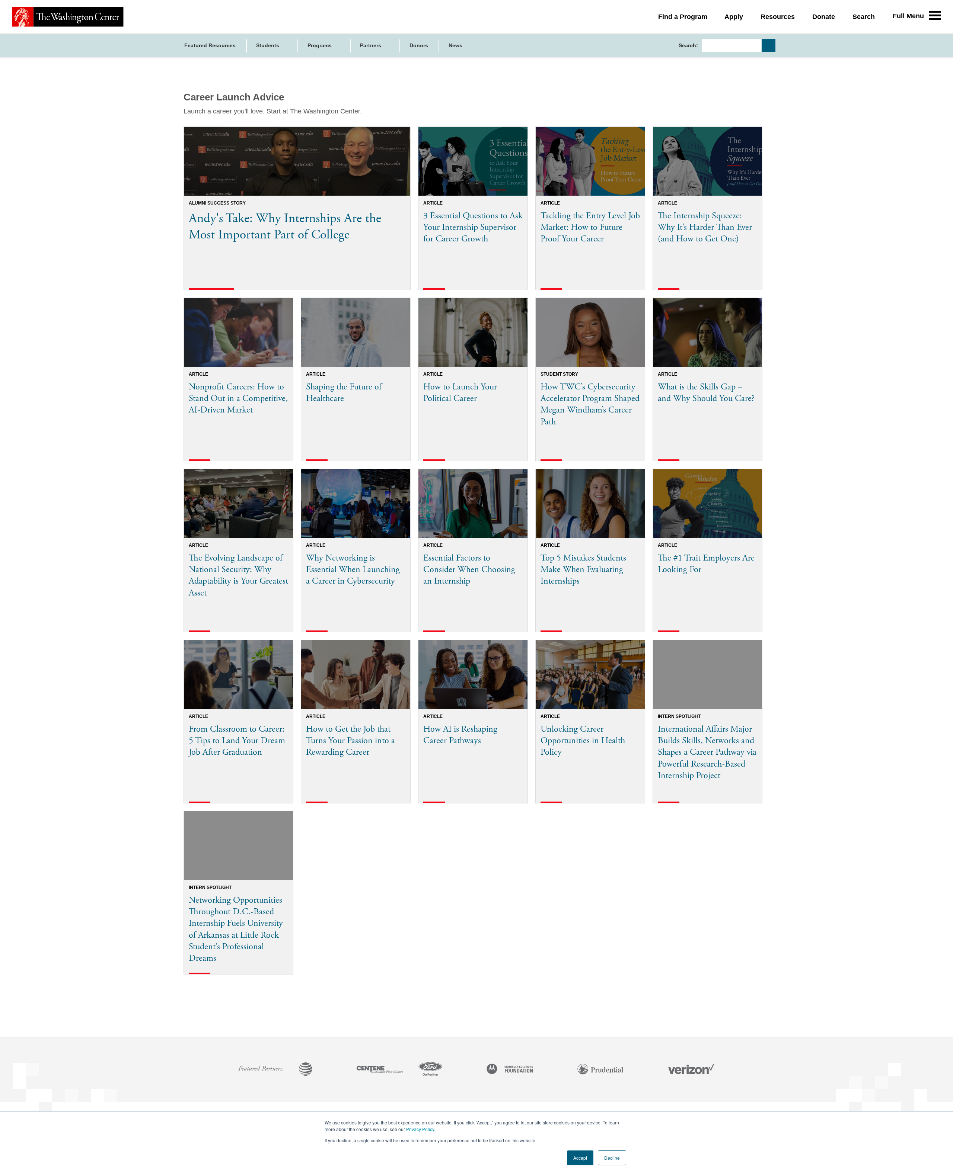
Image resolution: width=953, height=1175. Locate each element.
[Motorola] (510, 1070)
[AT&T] (306, 1070)
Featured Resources (210, 45)
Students (268, 45)
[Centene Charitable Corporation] (379, 1070)
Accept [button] (580, 1158)
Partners (371, 45)
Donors (418, 45)
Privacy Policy (420, 1129)
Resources (778, 16)
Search (863, 16)
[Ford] (430, 1070)
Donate (823, 16)
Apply (733, 16)
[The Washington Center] (68, 17)
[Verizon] (691, 1070)
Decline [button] (612, 1158)
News (455, 45)
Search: (688, 45)
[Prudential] (600, 1070)
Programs (320, 45)
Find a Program (682, 16)
